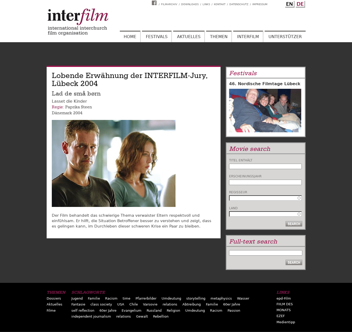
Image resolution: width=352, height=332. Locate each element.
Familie (94, 298)
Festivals (156, 36)
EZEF (280, 316)
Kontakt (219, 4)
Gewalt (142, 316)
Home (130, 36)
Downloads (190, 4)
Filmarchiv (169, 4)
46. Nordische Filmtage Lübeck (264, 83)
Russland (154, 310)
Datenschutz (238, 4)
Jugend (77, 298)
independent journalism (91, 316)
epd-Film (283, 298)
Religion (173, 310)
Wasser (243, 298)
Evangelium (131, 310)
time (126, 298)
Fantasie (78, 304)
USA (120, 304)
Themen (219, 36)
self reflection (82, 310)
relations (170, 304)
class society (101, 304)
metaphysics (221, 298)
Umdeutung (171, 298)
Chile (133, 304)
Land (233, 208)
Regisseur (238, 192)
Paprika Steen (78, 107)
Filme (51, 310)
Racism (111, 298)
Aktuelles (188, 36)
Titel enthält (240, 160)
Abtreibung (191, 304)
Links (206, 4)
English (289, 3)
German (299, 3)
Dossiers (54, 298)
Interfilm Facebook (155, 3)
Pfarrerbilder (146, 298)
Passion (234, 310)
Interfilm (248, 36)
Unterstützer (285, 36)
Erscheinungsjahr (245, 176)
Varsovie (150, 304)
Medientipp (285, 322)
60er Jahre (231, 304)
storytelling (195, 298)
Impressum (259, 4)
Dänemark (62, 113)
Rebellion (161, 316)
